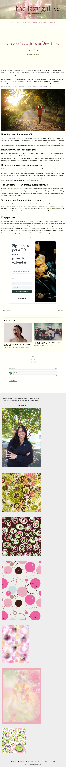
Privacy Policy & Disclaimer (37, 767)
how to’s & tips (43, 22)
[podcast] (58, 10)
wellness (18, 22)
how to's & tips (15, 347)
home (12, 22)
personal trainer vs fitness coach (49, 208)
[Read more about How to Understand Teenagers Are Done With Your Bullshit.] (18, 332)
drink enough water (12, 188)
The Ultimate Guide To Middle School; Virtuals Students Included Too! (47, 342)
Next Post (61, 310)
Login (55, 368)
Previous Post (5, 310)
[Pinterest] (60, 8)
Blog (11, 347)
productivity (26, 22)
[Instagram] (57, 8)
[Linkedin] (55, 10)
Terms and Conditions (27, 767)
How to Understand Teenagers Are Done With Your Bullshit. (17, 344)
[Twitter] (54, 8)
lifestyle (35, 22)
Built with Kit (22, 298)
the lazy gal (33, 8)
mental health (22, 347)
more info (52, 22)
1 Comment (6, 347)
